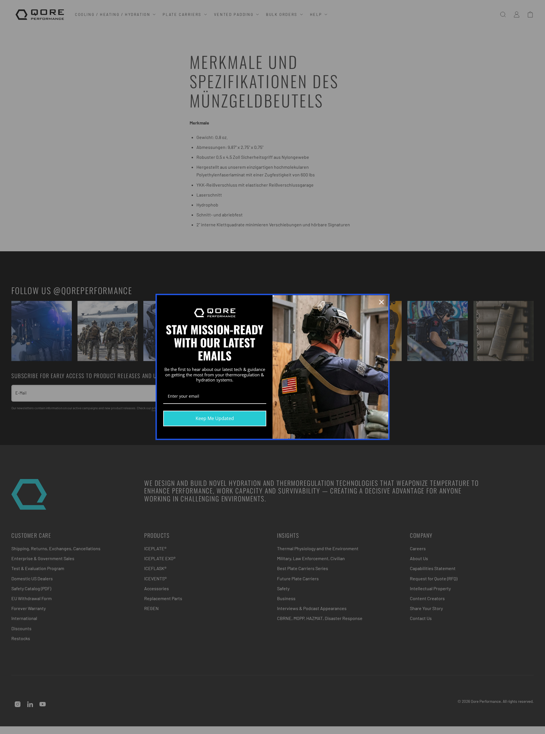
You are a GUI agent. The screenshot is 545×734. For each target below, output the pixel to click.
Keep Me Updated (215, 418)
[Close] (381, 302)
